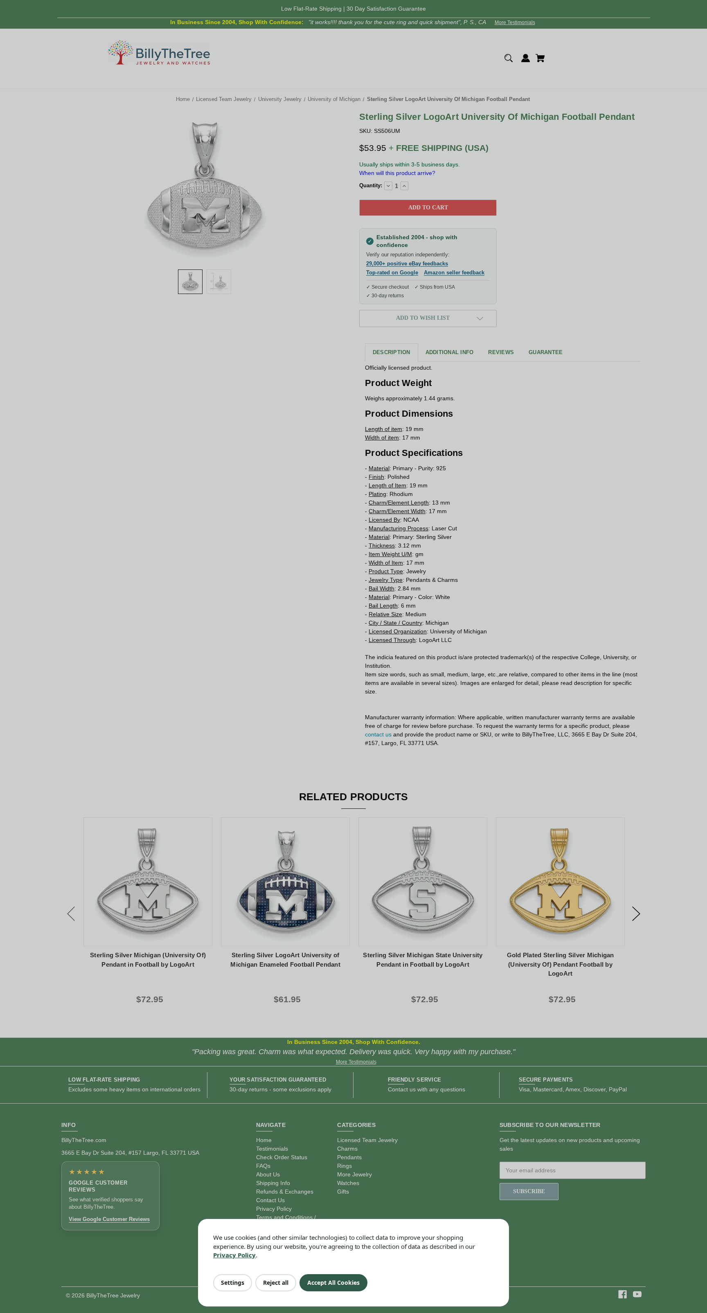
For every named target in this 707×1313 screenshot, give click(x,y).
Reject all (275, 1282)
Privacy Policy (234, 1255)
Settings (232, 1282)
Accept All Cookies (333, 1282)
